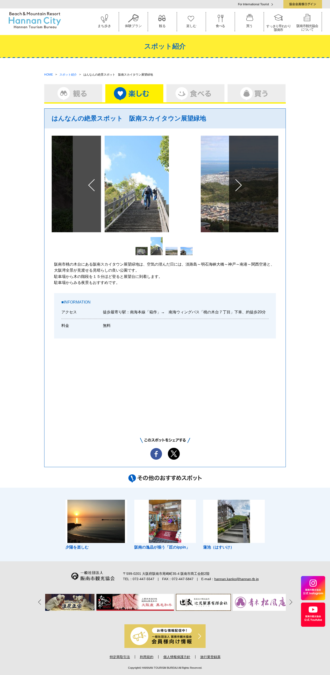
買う (249, 26)
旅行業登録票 (210, 657)
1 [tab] (144, 615)
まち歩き (104, 26)
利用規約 (146, 657)
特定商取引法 (120, 657)
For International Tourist (253, 4)
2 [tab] (151, 615)
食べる (220, 26)
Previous (40, 601)
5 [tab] (171, 615)
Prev (91, 185)
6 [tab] (178, 615)
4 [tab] (165, 615)
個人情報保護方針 (176, 657)
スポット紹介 (68, 74)
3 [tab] (158, 615)
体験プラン (133, 26)
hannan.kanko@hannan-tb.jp (236, 579)
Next (238, 185)
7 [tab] (185, 615)
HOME (48, 74)
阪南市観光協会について (307, 27)
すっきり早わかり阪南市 (278, 28)
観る (162, 26)
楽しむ (191, 26)
